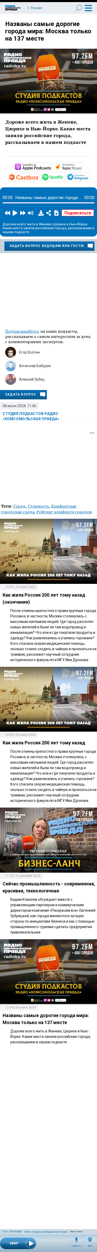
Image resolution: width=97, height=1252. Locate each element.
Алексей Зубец (32, 379)
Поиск (79, 8)
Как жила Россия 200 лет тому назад (44, 742)
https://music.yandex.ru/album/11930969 (82, 166)
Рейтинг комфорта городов (64, 512)
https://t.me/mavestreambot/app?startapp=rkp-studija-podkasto (89, 177)
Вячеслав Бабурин (35, 366)
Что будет (16, 1231)
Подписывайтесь (22, 331)
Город (19, 506)
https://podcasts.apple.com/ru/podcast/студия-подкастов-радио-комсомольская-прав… (51, 166)
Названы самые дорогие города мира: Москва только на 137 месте (48, 31)
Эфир (90, 1246)
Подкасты (76, 1246)
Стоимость (38, 506)
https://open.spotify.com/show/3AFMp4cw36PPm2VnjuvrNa (64, 177)
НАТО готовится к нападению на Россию (46, 1232)
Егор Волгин (29, 352)
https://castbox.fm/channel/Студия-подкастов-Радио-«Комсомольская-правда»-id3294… (39, 177)
